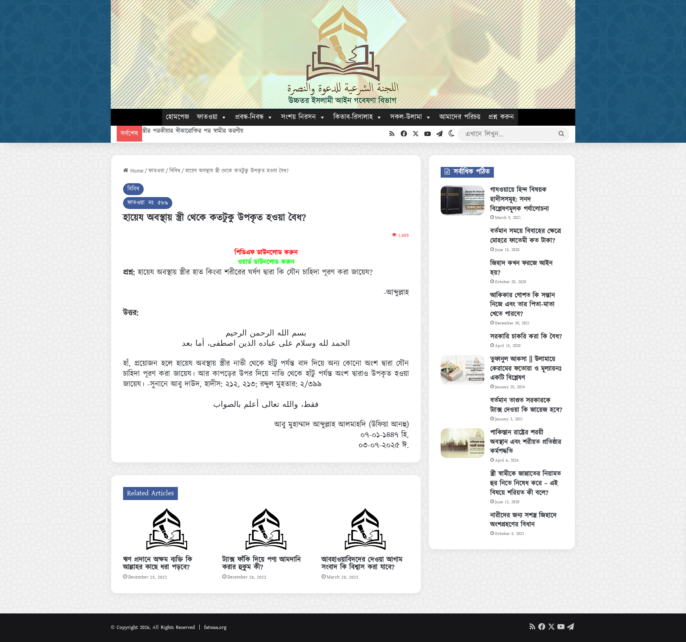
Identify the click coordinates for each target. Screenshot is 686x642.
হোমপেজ (177, 117)
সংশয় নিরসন (298, 117)
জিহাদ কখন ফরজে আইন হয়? (521, 268)
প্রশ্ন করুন (501, 117)
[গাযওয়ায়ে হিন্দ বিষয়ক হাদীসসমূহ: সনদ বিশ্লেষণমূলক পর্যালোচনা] (462, 200)
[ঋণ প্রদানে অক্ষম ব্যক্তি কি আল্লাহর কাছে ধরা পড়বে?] (166, 530)
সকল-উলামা (406, 117)
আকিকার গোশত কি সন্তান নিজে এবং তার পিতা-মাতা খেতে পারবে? (522, 305)
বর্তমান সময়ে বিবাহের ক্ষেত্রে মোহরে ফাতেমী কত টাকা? (525, 235)
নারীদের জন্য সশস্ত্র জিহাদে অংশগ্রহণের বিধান (523, 520)
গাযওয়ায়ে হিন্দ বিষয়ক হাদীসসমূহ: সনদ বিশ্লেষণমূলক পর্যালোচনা (519, 199)
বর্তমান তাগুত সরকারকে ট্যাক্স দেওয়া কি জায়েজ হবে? (526, 405)
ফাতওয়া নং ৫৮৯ (147, 203)
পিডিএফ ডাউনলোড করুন (266, 252)
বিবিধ (175, 171)
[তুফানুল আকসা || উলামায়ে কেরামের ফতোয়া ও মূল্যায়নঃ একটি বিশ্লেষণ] (462, 370)
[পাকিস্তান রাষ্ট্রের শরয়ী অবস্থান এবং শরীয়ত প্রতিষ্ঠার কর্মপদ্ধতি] (462, 443)
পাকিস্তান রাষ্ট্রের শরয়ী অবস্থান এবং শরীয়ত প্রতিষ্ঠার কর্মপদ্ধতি (525, 442)
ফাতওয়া (207, 117)
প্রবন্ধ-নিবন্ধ (249, 117)
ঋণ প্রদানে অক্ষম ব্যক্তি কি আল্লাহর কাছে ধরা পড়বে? (157, 564)
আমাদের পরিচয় (459, 117)
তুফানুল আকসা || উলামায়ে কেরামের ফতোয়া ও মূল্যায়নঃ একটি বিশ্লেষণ (525, 369)
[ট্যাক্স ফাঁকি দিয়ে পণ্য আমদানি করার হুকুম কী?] (266, 530)
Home (135, 171)
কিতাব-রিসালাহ (353, 117)
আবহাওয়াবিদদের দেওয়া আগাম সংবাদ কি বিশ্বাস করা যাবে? (362, 564)
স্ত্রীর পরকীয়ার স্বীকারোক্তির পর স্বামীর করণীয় (192, 131)
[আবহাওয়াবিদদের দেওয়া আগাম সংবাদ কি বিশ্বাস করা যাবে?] (365, 530)
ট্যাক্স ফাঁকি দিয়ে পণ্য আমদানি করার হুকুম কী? (261, 564)
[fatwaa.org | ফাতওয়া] (343, 54)
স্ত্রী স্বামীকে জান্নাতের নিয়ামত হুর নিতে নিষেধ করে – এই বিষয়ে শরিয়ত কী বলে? (525, 483)
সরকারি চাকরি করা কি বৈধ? (526, 336)
